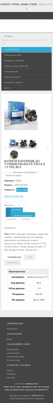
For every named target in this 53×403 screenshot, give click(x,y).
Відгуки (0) (12, 263)
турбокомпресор (21, 237)
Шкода (28, 250)
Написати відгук (13, 175)
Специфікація (14, 257)
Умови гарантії (11, 329)
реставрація (37, 237)
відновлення (10, 240)
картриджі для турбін (29, 387)
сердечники (29, 390)
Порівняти (25, 219)
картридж (31, 234)
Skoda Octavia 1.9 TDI (35, 243)
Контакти (9, 370)
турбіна (8, 237)
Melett (18, 180)
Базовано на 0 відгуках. (25, 172)
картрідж (21, 234)
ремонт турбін (15, 387)
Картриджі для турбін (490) (14, 60)
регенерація (24, 240)
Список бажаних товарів (15, 356)
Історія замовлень (13, 353)
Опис (29, 257)
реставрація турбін (17, 390)
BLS (35, 250)
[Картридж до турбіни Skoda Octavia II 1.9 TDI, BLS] (12, 143)
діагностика (10, 243)
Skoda (23, 246)
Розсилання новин (13, 360)
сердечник (42, 234)
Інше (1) (7, 88)
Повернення (11, 374)
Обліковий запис (12, 349)
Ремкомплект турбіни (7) (13, 82)
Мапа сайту (10, 377)
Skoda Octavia (11, 246)
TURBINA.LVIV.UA (31, 384)
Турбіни (6, 387)
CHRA (12, 234)
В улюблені (11, 219)
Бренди (9, 339)
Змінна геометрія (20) (12, 77)
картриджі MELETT (41, 390)
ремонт (34, 240)
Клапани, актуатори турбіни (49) (16, 66)
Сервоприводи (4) (11, 71)
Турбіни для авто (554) (12, 55)
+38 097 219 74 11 (37, 395)
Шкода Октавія (16, 250)
